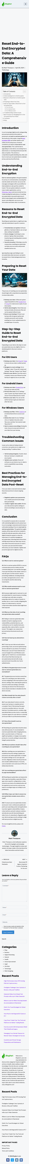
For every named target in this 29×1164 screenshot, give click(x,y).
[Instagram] (16, 1160)
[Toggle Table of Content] (23, 91)
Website (5, 922)
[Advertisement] (14, 23)
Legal (6, 964)
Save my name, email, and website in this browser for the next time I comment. (14, 927)
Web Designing (9, 971)
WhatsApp (5, 192)
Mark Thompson (9, 68)
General (7, 957)
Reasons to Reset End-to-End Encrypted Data (14, 98)
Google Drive (22, 301)
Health (6, 959)
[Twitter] (12, 1160)
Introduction (7, 94)
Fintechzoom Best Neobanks (7, 862)
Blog (6, 950)
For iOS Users (10, 107)
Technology (5, 70)
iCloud (8, 303)
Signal (10, 192)
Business (7, 952)
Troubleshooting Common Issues (12, 112)
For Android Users (11, 109)
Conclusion (7, 118)
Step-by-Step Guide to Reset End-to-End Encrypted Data (14, 104)
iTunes (25, 361)
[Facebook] (8, 1160)
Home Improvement (10, 961)
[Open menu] (25, 4)
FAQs (5, 120)
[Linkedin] (21, 1160)
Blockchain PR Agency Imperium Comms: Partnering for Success (21, 864)
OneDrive (22, 411)
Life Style (7, 966)
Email (4, 914)
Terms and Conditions (8, 1151)
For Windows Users (11, 110)
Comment (6, 885)
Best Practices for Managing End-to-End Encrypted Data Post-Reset (14, 115)
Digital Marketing (10, 954)
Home (3, 826)
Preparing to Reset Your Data (11, 101)
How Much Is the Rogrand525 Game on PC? (14, 1129)
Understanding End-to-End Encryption (14, 96)
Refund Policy (6, 1148)
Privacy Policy (6, 1145)
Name (5, 907)
